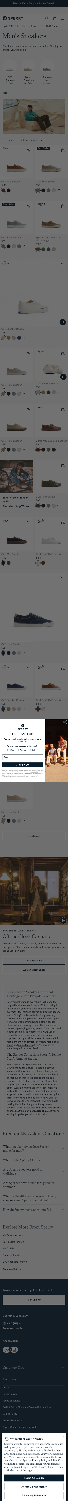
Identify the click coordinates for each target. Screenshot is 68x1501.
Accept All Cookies (34, 1478)
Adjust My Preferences (34, 1495)
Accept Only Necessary (34, 1486)
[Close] (64, 1437)
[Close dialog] (65, 722)
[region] (34, 1467)
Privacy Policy (40, 1460)
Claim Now (22, 764)
